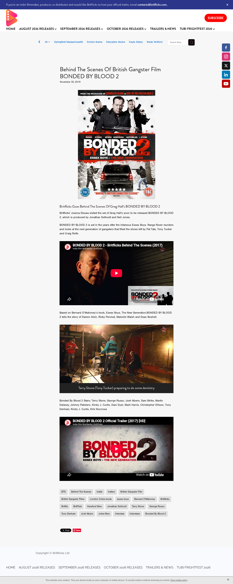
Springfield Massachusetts (68, 42)
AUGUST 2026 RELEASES (37, 29)
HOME (11, 29)
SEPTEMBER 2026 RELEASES (80, 29)
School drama (94, 42)
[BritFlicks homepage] (102, 17)
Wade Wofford (154, 42)
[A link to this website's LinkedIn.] (226, 75)
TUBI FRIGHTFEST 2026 (196, 29)
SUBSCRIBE (216, 18)
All (46, 42)
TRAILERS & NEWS (163, 29)
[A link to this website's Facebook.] (226, 47)
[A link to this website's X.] (226, 66)
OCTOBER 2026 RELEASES (125, 29)
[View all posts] (39, 42)
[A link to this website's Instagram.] (226, 56)
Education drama (115, 42)
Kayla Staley (136, 42)
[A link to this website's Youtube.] (226, 84)
